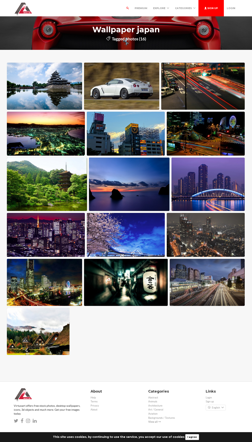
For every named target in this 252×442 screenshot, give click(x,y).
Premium (141, 8)
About (94, 409)
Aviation (153, 413)
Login (231, 8)
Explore (159, 8)
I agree (192, 437)
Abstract (153, 397)
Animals (152, 401)
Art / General (155, 409)
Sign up (212, 8)
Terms (94, 401)
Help (93, 397)
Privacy (95, 405)
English (215, 407)
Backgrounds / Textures (161, 417)
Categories (183, 8)
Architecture (155, 405)
